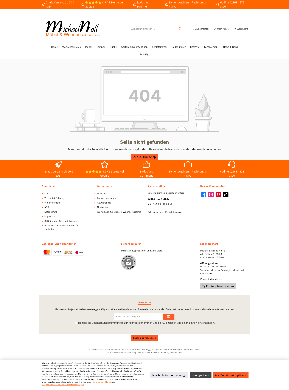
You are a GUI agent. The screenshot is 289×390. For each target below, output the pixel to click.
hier (221, 279)
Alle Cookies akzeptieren (231, 375)
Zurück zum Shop (144, 157)
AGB (46, 207)
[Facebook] (203, 194)
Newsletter (102, 207)
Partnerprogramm (106, 197)
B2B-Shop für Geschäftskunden (60, 220)
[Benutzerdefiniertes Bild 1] (46, 252)
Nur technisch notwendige (169, 375)
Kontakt (48, 193)
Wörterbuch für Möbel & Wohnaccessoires (119, 211)
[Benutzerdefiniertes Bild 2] (57, 252)
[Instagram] (211, 194)
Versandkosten (137, 349)
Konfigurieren (201, 375)
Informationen (104, 186)
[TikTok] (225, 194)
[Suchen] (180, 29)
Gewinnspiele (104, 202)
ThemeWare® (175, 352)
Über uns (102, 193)
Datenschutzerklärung (102, 382)
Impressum (50, 216)
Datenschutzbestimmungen (108, 322)
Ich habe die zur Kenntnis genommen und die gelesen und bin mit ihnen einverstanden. (146, 322)
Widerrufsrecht (52, 202)
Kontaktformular (173, 212)
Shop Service (49, 186)
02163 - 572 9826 (158, 199)
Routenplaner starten (219, 286)
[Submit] (169, 316)
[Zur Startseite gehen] (72, 28)
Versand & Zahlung (54, 197)
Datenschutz (50, 211)
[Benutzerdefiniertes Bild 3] (68, 252)
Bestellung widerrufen (144, 337)
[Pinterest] (218, 194)
